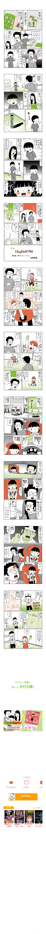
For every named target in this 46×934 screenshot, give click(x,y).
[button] (23, 385)
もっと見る (36, 808)
